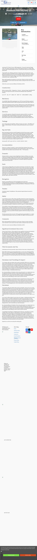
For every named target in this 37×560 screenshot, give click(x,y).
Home (15, 328)
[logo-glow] (6, 2)
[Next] (15, 37)
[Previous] (4, 37)
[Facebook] (28, 2)
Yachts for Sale (17, 330)
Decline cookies (28, 555)
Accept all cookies (11, 555)
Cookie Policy (16, 342)
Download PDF (22, 22)
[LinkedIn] (35, 2)
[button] (18, 6)
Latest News (16, 332)
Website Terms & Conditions (17, 338)
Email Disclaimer (17, 336)
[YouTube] (32, 2)
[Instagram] (33, 2)
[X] (30, 2)
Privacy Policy (16, 340)
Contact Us (16, 334)
